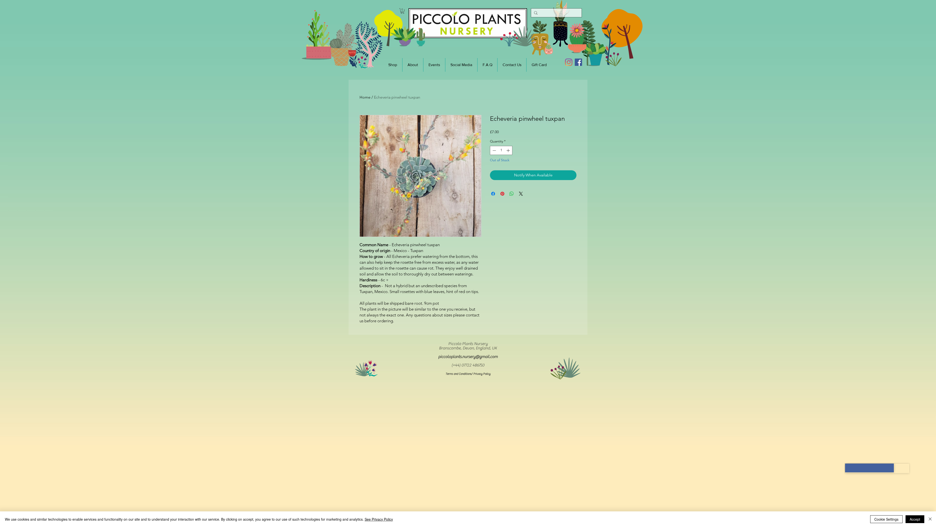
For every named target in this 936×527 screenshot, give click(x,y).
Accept (915, 519)
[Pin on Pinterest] (502, 194)
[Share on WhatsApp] (512, 194)
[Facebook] (578, 62)
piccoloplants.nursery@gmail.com (468, 356)
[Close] (930, 519)
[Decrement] (494, 150)
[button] (402, 11)
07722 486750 (472, 365)
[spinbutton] (501, 150)
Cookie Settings (886, 519)
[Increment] (509, 150)
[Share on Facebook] (493, 194)
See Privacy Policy (379, 519)
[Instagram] (568, 62)
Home (365, 97)
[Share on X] (521, 194)
